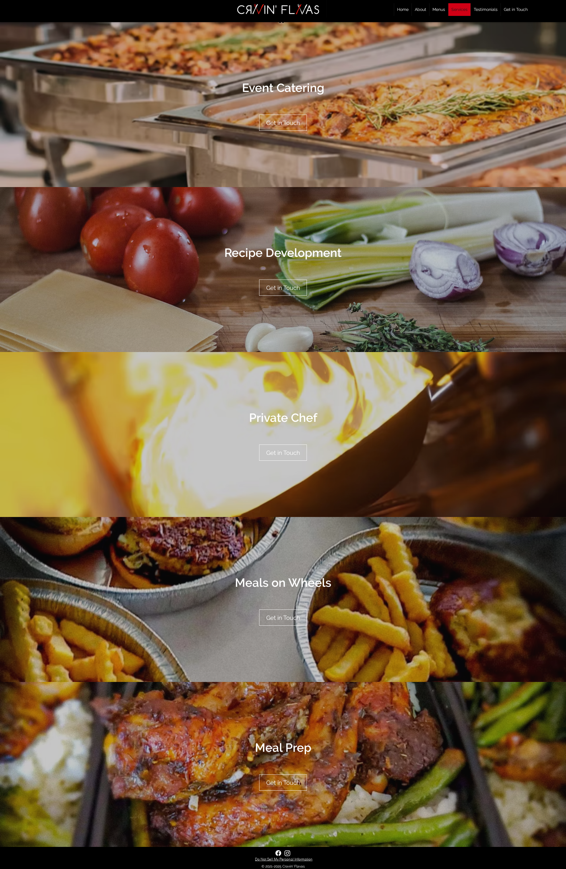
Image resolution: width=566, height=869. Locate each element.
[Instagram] (287, 853)
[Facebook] (278, 853)
